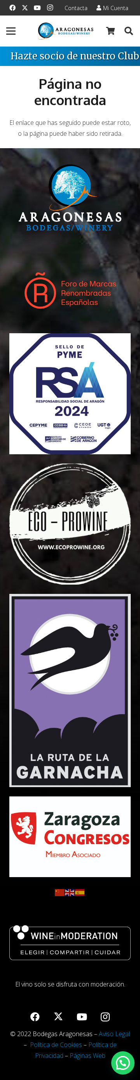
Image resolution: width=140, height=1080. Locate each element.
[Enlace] (66, 31)
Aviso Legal (114, 1034)
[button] (128, 31)
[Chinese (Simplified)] (60, 892)
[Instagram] (50, 8)
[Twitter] (25, 8)
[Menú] (11, 31)
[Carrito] (110, 31)
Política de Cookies (56, 1044)
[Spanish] (80, 892)
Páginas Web (87, 1055)
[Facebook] (12, 8)
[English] (70, 892)
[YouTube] (37, 8)
